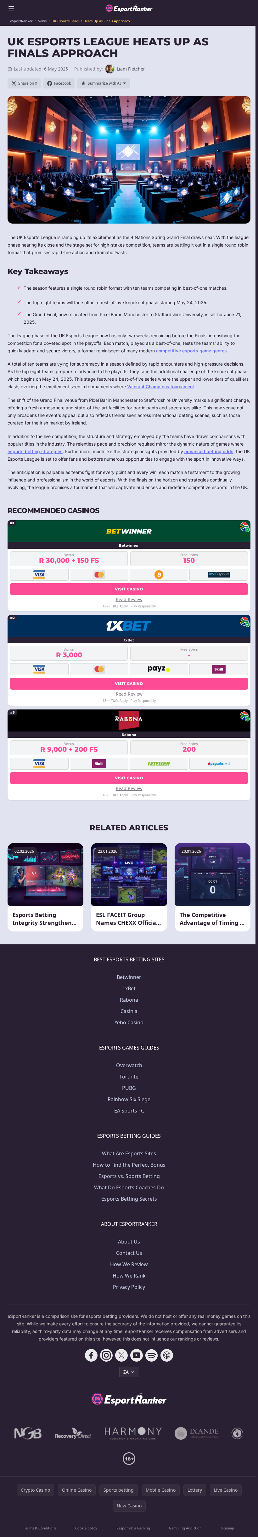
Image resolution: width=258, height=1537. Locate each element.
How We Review (129, 1264)
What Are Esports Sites (129, 1153)
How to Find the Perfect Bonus (129, 1164)
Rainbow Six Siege (129, 1099)
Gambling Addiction (185, 1528)
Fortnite (129, 1076)
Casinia (129, 1011)
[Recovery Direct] (73, 1433)
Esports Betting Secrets (129, 1198)
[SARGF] (237, 1433)
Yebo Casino (129, 1022)
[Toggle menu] (11, 8)
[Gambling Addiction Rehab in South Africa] (133, 1433)
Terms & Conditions (40, 1528)
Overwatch (129, 1065)
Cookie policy (86, 1528)
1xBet (129, 988)
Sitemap (227, 1528)
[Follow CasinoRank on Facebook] (91, 1355)
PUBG (129, 1087)
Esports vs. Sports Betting (129, 1176)
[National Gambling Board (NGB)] (28, 1433)
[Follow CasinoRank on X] (121, 1355)
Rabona (129, 999)
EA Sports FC (129, 1110)
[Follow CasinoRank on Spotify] (151, 1355)
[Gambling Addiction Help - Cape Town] (196, 1433)
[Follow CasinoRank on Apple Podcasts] (166, 1355)
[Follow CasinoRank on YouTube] (136, 1355)
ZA (126, 1372)
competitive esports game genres (191, 350)
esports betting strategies (35, 451)
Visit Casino (129, 589)
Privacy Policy (129, 1287)
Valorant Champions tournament (160, 386)
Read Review (129, 599)
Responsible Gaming (133, 1528)
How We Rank (129, 1275)
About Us (129, 1241)
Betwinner (129, 977)
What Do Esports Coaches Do (129, 1187)
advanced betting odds (208, 451)
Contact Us (129, 1253)
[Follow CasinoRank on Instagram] (106, 1355)
